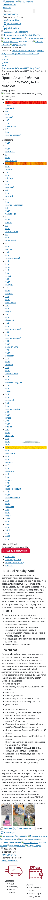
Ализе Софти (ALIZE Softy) (24, 50)
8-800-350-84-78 (10, 14)
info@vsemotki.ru (11, 20)
